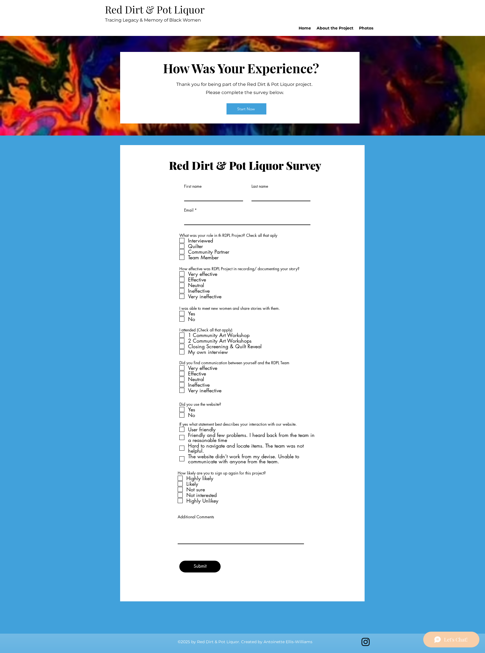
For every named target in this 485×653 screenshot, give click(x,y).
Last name (259, 186)
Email (188, 210)
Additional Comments (196, 517)
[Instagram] (365, 641)
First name (193, 186)
